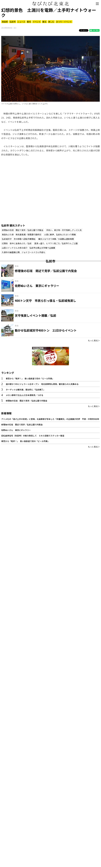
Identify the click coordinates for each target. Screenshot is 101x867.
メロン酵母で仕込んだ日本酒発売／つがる (24, 395)
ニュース (21, 21)
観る (44, 21)
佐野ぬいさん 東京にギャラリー (16, 430)
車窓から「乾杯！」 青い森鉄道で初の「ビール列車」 (30, 378)
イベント (37, 21)
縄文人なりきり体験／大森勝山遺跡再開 (56, 238)
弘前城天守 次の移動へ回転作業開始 (18, 238)
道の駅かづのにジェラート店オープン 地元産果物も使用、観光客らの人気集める (42, 384)
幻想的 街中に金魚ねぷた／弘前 (16, 243)
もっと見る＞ (94, 340)
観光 (29, 21)
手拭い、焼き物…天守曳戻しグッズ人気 (64, 230)
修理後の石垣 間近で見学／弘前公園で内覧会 (22, 230)
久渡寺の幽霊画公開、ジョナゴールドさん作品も (23, 252)
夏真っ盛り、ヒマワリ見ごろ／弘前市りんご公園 (56, 243)
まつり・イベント (64, 21)
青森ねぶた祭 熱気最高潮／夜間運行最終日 (21, 234)
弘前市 (13, 21)
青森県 (5, 21)
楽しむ (51, 21)
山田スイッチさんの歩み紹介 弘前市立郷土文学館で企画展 (28, 247)
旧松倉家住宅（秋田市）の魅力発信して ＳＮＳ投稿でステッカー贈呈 (32, 435)
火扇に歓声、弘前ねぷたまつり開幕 (60, 234)
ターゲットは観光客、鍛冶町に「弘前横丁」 (25, 389)
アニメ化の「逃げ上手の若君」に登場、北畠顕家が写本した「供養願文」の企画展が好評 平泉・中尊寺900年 (50, 418)
